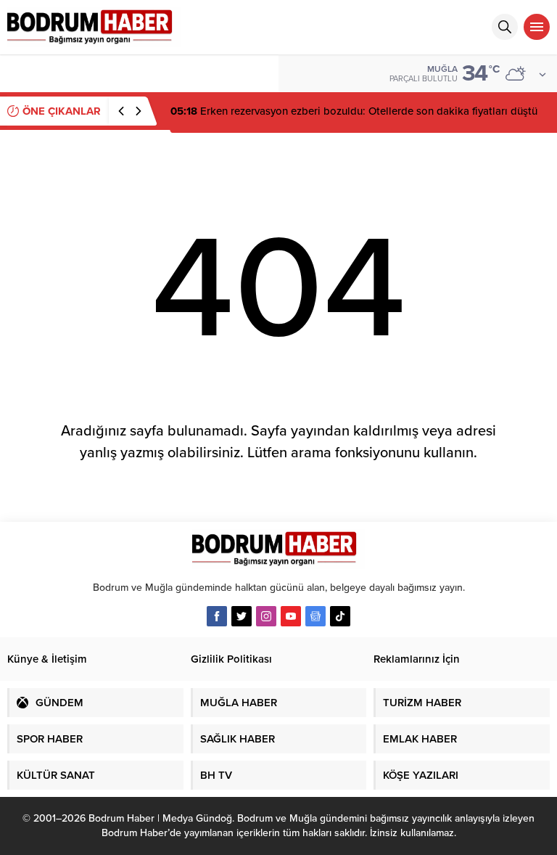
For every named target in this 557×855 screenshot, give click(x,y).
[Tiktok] (340, 616)
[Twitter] (241, 616)
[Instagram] (266, 616)
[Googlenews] (315, 616)
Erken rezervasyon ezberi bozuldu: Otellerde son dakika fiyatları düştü (353, 111)
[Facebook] (217, 616)
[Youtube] (291, 616)
